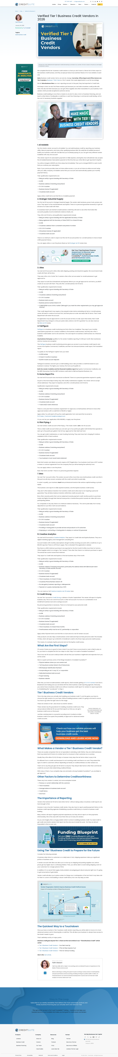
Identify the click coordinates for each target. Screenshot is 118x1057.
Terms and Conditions (53, 1055)
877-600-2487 (68, 1)
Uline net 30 (43, 323)
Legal (63, 1055)
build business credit (20, 34)
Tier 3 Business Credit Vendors (48, 948)
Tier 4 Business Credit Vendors (48, 951)
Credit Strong (57, 597)
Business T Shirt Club (53, 80)
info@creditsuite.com (79, 1)
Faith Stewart (19, 22)
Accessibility (30, 1055)
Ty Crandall (26, 28)
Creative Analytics (59, 537)
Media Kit (41, 1055)
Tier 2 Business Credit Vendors (48, 945)
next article (47, 955)
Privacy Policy (18, 1055)
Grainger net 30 (74, 243)
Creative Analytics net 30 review (60, 591)
